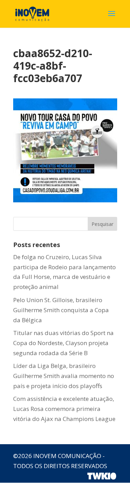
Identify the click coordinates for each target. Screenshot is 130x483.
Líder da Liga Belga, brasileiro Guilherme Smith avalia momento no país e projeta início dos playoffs (63, 376)
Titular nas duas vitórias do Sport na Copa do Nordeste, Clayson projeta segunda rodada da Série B (63, 343)
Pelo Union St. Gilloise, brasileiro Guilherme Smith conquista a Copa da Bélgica (61, 310)
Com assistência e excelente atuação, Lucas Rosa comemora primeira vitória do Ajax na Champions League (64, 409)
